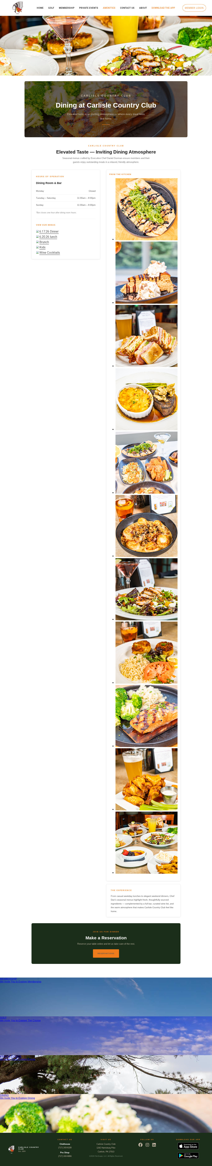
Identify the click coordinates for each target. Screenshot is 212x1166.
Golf (51, 8)
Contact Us (127, 8)
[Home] (17, 8)
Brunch (44, 242)
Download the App (163, 8)
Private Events (88, 8)
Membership (66, 8)
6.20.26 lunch (48, 237)
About (143, 8)
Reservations (106, 953)
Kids (42, 247)
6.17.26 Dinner (49, 231)
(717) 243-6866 (65, 1154)
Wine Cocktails (49, 252)
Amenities (109, 8)
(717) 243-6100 (65, 1146)
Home (40, 8)
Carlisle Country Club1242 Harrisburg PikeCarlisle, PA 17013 (106, 1148)
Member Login (194, 8)
